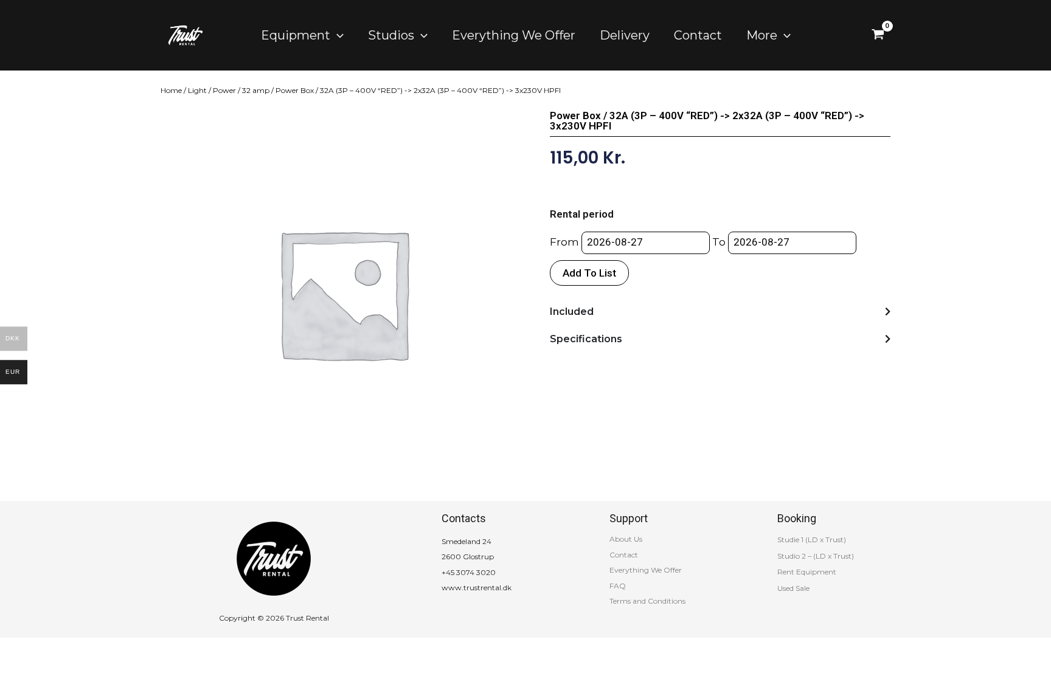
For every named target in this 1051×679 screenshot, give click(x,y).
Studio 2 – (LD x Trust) (815, 555)
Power (224, 90)
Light (197, 90)
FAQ (617, 585)
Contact (623, 554)
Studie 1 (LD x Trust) (811, 539)
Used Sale (793, 588)
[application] (337, 35)
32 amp (255, 90)
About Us (625, 538)
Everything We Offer (645, 569)
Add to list (589, 273)
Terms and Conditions (647, 600)
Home (171, 90)
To (719, 242)
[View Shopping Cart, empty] (877, 35)
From (564, 242)
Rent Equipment (806, 571)
